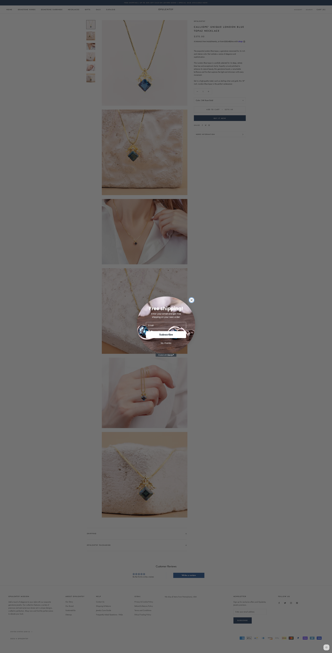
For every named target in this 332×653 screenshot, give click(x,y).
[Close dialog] (191, 300)
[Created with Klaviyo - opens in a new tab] (166, 355)
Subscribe (166, 334)
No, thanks (166, 343)
